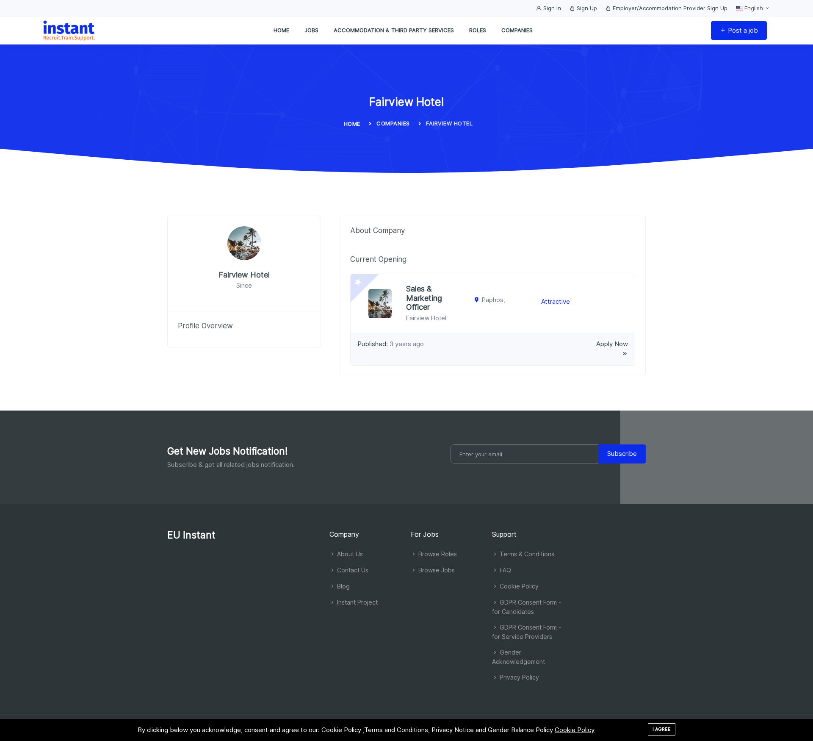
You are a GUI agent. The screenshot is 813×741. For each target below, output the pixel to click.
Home (281, 30)
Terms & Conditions (526, 554)
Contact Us (351, 570)
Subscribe (622, 454)
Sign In (551, 8)
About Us (349, 554)
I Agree (662, 729)
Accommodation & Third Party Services (394, 30)
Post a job (742, 30)
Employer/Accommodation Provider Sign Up (669, 8)
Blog (342, 586)
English (754, 8)
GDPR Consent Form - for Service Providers (526, 632)
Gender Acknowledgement (518, 657)
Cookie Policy (518, 586)
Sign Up (586, 8)
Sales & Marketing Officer (424, 297)
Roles (477, 30)
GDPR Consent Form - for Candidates (526, 607)
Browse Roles (437, 554)
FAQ (504, 570)
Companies (517, 30)
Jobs (311, 30)
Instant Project (356, 602)
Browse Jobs (436, 570)
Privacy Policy (518, 677)
